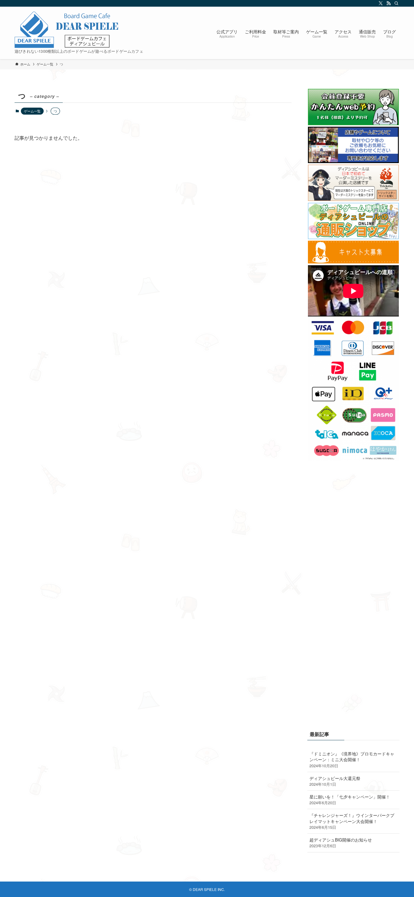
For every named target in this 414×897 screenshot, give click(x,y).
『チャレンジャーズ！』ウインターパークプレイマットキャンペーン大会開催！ (351, 821)
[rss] (388, 3)
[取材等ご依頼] (353, 161)
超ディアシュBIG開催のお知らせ (340, 843)
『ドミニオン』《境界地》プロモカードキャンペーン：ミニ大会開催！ (351, 759)
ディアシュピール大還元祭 (334, 781)
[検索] (395, 3)
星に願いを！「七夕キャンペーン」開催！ (349, 800)
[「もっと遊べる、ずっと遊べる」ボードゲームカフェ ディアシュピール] (67, 30)
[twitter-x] (380, 3)
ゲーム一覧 (32, 111)
